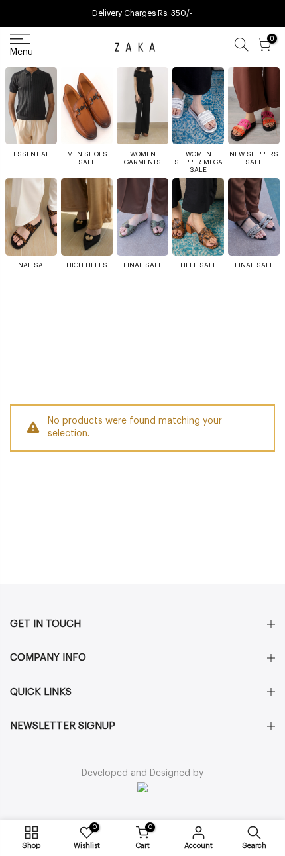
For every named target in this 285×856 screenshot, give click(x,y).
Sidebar (258, 301)
